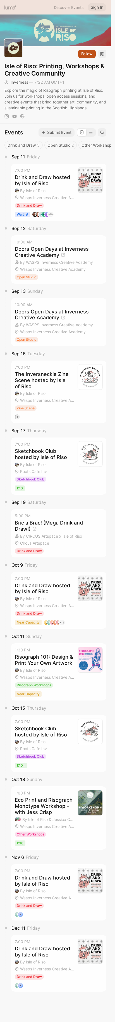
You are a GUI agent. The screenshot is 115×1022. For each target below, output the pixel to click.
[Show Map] (102, 54)
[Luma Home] (10, 7)
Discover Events (69, 7)
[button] (58, 192)
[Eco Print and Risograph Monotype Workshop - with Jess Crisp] (58, 818)
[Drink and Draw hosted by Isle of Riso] (58, 192)
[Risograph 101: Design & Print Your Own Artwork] (58, 672)
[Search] (102, 132)
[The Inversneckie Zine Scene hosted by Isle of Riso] (58, 392)
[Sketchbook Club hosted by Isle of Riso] (58, 466)
